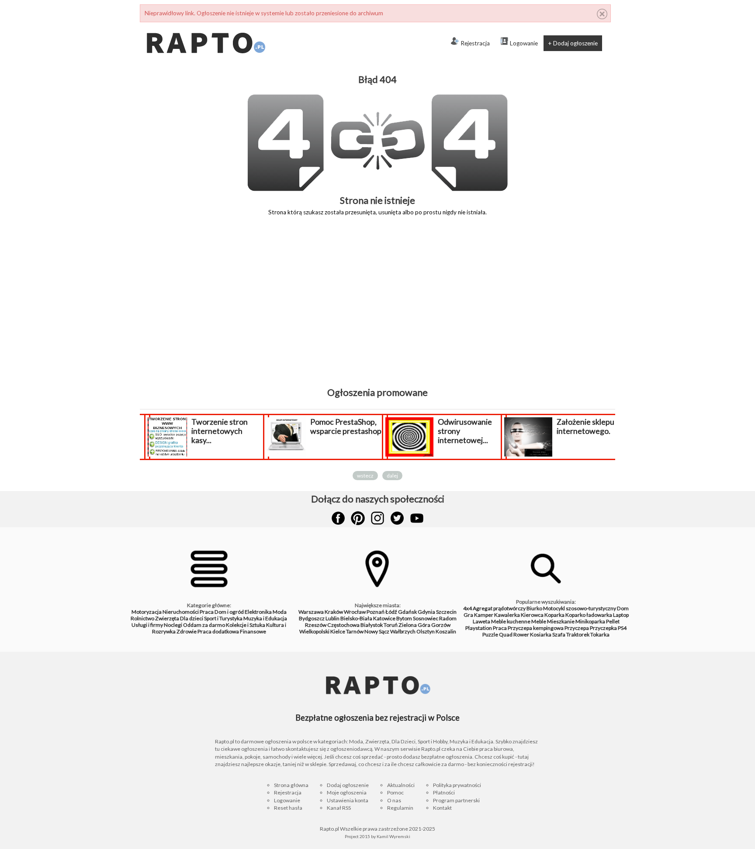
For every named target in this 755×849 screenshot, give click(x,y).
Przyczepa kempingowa (536, 628)
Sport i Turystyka (223, 618)
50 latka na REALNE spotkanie (610, 426)
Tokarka (600, 634)
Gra (468, 615)
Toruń (391, 625)
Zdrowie (187, 631)
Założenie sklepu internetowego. (495, 426)
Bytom (404, 618)
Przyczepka (603, 628)
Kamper (483, 615)
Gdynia (426, 611)
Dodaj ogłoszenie (348, 785)
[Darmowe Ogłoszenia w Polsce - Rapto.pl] (205, 25)
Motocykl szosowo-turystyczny (579, 608)
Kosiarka (540, 634)
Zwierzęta (167, 618)
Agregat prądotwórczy (499, 608)
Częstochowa (343, 625)
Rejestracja (475, 43)
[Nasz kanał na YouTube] (417, 518)
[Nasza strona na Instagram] (377, 518)
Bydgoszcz (312, 618)
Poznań (375, 611)
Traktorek (577, 634)
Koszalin (446, 631)
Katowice (384, 618)
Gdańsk (407, 611)
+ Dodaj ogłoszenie (573, 43)
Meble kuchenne (510, 621)
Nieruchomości (181, 611)
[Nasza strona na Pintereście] (358, 518)
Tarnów (355, 631)
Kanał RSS (339, 807)
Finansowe (253, 631)
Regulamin (400, 807)
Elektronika (258, 611)
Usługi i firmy (147, 625)
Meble (538, 621)
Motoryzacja (147, 611)
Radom (448, 618)
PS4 (622, 628)
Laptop (621, 615)
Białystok (371, 625)
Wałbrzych (403, 631)
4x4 (467, 608)
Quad (506, 634)
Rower (521, 634)
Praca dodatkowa (218, 631)
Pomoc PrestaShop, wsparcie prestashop (255, 426)
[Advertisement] (377, 308)
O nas (394, 800)
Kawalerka (507, 615)
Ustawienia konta (347, 800)
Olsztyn (425, 631)
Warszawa (311, 611)
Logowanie (524, 43)
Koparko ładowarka (588, 615)
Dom (623, 608)
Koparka (554, 615)
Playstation (478, 628)
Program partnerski (456, 800)
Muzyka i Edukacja (265, 618)
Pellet (613, 621)
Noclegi (173, 625)
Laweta (481, 621)
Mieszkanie (561, 621)
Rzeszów (315, 625)
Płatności (444, 792)
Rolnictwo (142, 618)
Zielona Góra (414, 625)
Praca (207, 611)
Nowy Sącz (376, 631)
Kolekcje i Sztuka (245, 625)
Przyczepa (577, 628)
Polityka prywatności (457, 785)
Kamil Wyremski (393, 836)
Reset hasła (288, 807)
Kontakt (442, 807)
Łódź (391, 611)
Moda (280, 611)
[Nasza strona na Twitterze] (397, 518)
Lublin (332, 618)
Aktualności (401, 785)
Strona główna (291, 785)
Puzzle (490, 634)
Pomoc (395, 792)
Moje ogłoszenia (347, 792)
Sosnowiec (425, 618)
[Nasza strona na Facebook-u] (338, 518)
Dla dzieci (191, 618)
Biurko (534, 608)
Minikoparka (590, 621)
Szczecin (446, 611)
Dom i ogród (229, 611)
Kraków (334, 611)
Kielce (337, 631)
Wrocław (355, 611)
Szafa (558, 634)
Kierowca (532, 615)
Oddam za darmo (204, 625)
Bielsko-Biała (356, 618)
